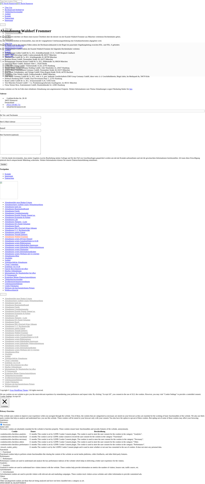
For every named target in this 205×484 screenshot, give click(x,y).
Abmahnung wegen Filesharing (16, 249)
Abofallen (8, 258)
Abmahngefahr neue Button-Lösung (18, 202)
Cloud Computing (11, 264)
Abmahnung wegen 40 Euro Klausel (18, 239)
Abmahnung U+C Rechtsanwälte (17, 230)
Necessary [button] (4, 422)
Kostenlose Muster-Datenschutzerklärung (20, 277)
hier (130, 89)
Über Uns (8, 8)
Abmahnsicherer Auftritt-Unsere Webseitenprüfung (24, 205)
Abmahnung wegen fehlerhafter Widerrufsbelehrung (24, 247)
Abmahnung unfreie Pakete (15, 232)
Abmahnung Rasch (12, 226)
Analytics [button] (3, 463)
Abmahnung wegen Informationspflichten (20, 252)
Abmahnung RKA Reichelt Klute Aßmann (21, 228)
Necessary (7, 425)
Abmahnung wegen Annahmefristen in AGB (21, 241)
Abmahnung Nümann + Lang (16, 222)
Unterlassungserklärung (13, 284)
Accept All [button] (16, 396)
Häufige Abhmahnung (13, 271)
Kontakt (8, 16)
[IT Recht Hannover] (8, 3)
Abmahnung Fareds (12, 211)
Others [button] (2, 476)
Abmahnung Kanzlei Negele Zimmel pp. (20, 215)
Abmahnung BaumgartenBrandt (17, 209)
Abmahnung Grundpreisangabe (16, 213)
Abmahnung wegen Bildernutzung (18, 243)
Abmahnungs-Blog (12, 256)
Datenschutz (9, 18)
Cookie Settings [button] (6, 396)
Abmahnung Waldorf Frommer (16, 237)
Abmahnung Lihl (11, 220)
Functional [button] (4, 450)
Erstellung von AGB (12, 267)
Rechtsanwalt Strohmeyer (14, 10)
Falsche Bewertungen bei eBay (16, 269)
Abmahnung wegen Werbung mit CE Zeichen (22, 254)
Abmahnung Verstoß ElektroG (16, 235)
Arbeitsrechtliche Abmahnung (16, 262)
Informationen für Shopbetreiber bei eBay (20, 273)
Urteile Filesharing (12, 286)
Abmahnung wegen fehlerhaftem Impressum (21, 245)
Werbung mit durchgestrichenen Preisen (20, 288)
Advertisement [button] (5, 470)
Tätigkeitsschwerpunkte (14, 12)
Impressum (9, 20)
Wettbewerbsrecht (11, 290)
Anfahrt (8, 14)
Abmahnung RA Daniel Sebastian (17, 224)
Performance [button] (4, 456)
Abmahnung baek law (13, 207)
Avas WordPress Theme (19, 390)
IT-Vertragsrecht (11, 275)
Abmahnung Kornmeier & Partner (17, 217)
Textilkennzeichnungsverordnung (17, 282)
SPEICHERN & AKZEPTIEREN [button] (13, 483)
